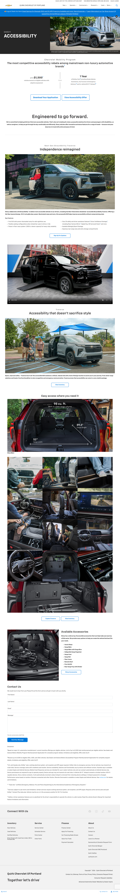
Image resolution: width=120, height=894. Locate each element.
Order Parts (38, 838)
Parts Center (38, 835)
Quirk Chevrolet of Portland (104, 870)
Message (11, 715)
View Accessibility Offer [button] (75, 98)
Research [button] (94, 6)
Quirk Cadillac (92, 853)
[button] (116, 5)
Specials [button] (72, 6)
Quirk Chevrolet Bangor (95, 846)
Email (10, 708)
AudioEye (109, 878)
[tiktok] (103, 811)
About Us (91, 828)
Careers (90, 835)
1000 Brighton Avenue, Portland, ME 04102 (96, 1)
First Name (11, 694)
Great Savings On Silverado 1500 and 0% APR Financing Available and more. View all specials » (54, 11)
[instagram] (96, 811)
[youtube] (109, 811)
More (108, 6)
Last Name (11, 701)
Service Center (39, 828)
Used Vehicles (11, 831)
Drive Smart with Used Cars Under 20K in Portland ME (19, 839)
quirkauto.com (92, 857)
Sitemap (75, 874)
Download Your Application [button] (45, 98)
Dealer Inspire (108, 882)
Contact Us (91, 831)
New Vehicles (11, 828)
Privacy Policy (92, 874)
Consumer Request (100, 878)
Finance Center (66, 828)
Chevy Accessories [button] (71, 672)
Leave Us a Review (94, 838)
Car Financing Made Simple (70, 835)
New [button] (64, 6)
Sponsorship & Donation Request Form (100, 842)
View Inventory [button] (60, 385)
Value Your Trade (66, 838)
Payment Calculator (67, 842)
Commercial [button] (83, 6)
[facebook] (90, 811)
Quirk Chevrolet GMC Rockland (97, 849)
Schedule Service (40, 831)
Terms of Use (83, 874)
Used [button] (102, 6)
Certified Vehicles (12, 835)
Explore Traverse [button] (51, 618)
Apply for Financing (67, 831)
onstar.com (103, 777)
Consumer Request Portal (104, 874)
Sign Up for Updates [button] (60, 235)
